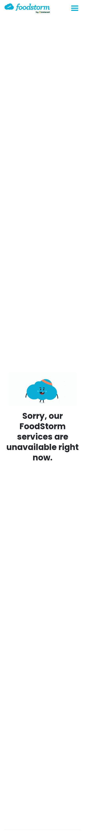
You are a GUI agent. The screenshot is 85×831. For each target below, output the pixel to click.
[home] (27, 8)
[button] (74, 8)
